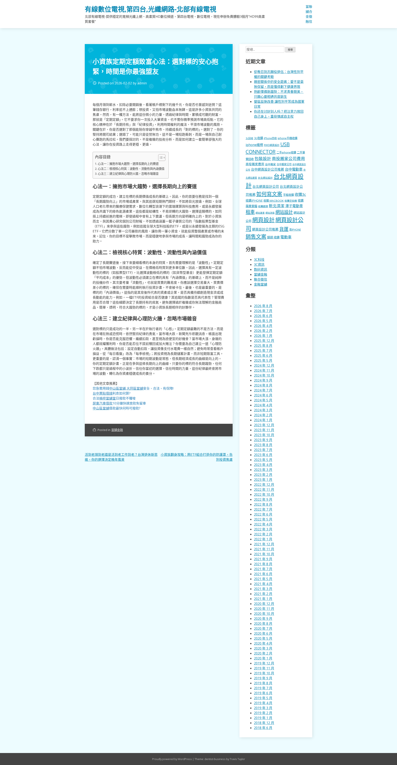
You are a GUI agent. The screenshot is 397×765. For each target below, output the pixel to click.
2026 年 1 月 (263, 335)
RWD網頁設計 (272, 145)
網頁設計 (263, 220)
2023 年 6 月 (263, 455)
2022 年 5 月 (263, 519)
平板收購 (288, 195)
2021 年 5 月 (263, 579)
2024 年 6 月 (263, 395)
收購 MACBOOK (273, 200)
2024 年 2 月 (263, 415)
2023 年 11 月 (264, 430)
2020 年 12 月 (264, 603)
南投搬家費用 (255, 164)
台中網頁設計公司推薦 (267, 169)
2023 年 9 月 (263, 440)
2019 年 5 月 (263, 698)
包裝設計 (263, 158)
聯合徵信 (310, 14)
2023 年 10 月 (264, 435)
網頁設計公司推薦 (265, 229)
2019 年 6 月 (263, 693)
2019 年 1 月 (263, 718)
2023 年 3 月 (263, 469)
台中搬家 (270, 164)
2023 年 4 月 (263, 464)
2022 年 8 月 (263, 504)
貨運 (283, 229)
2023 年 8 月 (263, 445)
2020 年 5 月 (263, 638)
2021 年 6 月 (263, 574)
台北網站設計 (265, 177)
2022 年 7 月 (263, 509)
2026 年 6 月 (263, 316)
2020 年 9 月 (263, 618)
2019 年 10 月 (264, 673)
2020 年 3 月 (263, 648)
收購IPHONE (254, 200)
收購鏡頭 (263, 206)
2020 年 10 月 (264, 613)
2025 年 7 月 (263, 350)
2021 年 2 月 (263, 593)
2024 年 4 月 (263, 405)
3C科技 (259, 259)
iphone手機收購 (287, 138)
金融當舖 (260, 284)
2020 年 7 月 (263, 628)
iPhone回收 (270, 138)
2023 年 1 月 (263, 479)
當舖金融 (307, 14)
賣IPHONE (295, 229)
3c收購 (258, 138)
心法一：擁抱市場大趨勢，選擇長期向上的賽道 (128, 164)
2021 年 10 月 (264, 554)
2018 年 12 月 (264, 723)
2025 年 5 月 (263, 360)
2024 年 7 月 (263, 390)
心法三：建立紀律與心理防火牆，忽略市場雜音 (128, 174)
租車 (250, 212)
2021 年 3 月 (263, 589)
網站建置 (260, 212)
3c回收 (249, 138)
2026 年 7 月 (263, 311)
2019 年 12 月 (264, 663)
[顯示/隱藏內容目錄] (159, 157)
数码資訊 (260, 269)
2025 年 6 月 (263, 355)
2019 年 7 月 (263, 688)
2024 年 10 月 (264, 375)
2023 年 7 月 (263, 450)
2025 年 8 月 (263, 345)
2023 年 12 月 (264, 425)
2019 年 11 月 (264, 668)
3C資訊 (259, 264)
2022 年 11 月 (264, 489)
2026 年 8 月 (263, 306)
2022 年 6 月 (263, 514)
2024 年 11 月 (264, 370)
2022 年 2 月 (263, 534)
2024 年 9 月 (263, 380)
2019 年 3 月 (263, 708)
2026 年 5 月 (263, 320)
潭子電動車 (294, 206)
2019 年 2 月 (263, 713)
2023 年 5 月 (263, 459)
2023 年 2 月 (263, 474)
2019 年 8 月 (263, 683)
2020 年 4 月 (263, 643)
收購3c (300, 194)
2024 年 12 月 (264, 365)
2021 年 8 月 (263, 564)
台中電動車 (294, 169)
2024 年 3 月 (263, 410)
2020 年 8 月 (263, 623)
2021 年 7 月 (263, 569)
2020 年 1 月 (263, 658)
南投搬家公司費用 (288, 158)
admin (142, 83)
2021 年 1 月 (263, 598)
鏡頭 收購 (273, 237)
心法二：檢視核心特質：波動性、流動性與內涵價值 (131, 169)
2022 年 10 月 (264, 494)
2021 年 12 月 (264, 544)
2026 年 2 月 (263, 330)
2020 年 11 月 (264, 608)
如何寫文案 (269, 193)
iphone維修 (254, 144)
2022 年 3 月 (263, 529)
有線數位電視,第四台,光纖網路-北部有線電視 (150, 9)
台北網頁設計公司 (265, 186)
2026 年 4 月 (263, 325)
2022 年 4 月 (263, 524)
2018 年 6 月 (263, 727)
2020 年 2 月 (263, 653)
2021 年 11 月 (264, 549)
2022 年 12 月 (264, 484)
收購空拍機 (291, 200)
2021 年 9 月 (263, 559)
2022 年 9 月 (263, 499)
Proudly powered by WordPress (172, 759)
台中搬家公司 (284, 164)
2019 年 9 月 (263, 678)
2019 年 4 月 (263, 703)
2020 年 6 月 (263, 633)
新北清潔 (277, 205)
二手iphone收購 (286, 152)
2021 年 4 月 (263, 584)
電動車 (286, 237)
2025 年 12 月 (264, 340)
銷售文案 (256, 236)
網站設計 (284, 212)
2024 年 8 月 (263, 385)
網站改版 (270, 212)
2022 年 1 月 (263, 539)
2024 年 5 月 (263, 400)
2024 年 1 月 (263, 420)
